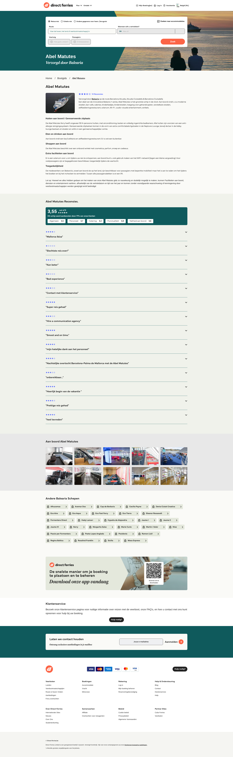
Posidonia (122, 534)
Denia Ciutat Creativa (165, 507)
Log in (120, 685)
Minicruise (86, 692)
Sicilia (110, 541)
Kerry (75, 527)
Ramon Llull (147, 534)
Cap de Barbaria (107, 507)
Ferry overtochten (52, 699)
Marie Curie (126, 527)
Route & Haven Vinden (54, 692)
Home (49, 78)
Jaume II (167, 520)
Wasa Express (134, 541)
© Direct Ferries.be (52, 740)
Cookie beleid (123, 712)
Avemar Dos (80, 507)
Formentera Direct (58, 520)
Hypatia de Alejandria (117, 520)
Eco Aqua (76, 513)
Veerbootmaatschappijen (55, 688)
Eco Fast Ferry (101, 513)
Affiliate (85, 712)
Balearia (95, 99)
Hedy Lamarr (87, 520)
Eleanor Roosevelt (154, 513)
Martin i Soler (152, 527)
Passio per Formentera (60, 534)
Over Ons (49, 719)
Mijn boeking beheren (126, 688)
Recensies (97, 94)
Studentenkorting (52, 723)
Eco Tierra (127, 513)
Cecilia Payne (135, 507)
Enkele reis (67, 21)
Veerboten (159, 716)
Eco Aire (54, 513)
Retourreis (55, 21)
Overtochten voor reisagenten (93, 716)
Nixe (175, 527)
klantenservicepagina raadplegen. (136, 745)
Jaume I (145, 520)
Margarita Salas (100, 527)
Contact (158, 688)
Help (156, 695)
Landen (48, 685)
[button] (116, 234)
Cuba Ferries (160, 712)
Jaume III (54, 527)
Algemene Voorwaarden (127, 719)
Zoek (172, 41)
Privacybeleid (123, 716)
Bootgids (62, 78)
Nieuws (48, 716)
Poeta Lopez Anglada (94, 534)
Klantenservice (160, 692)
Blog (156, 685)
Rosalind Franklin (85, 541)
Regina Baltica (56, 541)
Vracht (84, 688)
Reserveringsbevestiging (127, 692)
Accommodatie (87, 685)
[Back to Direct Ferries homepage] (58, 5)
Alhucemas (55, 507)
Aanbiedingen (51, 695)
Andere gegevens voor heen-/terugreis (91, 21)
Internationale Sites (53, 712)
